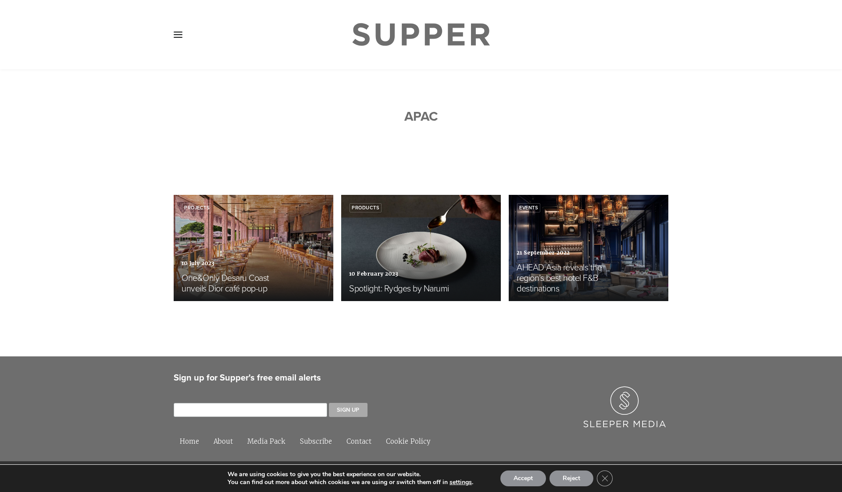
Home (189, 441)
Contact (358, 441)
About (223, 441)
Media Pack (266, 441)
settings (461, 482)
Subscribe (316, 441)
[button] (178, 34)
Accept (523, 478)
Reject (571, 478)
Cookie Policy (408, 441)
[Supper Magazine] (421, 34)
